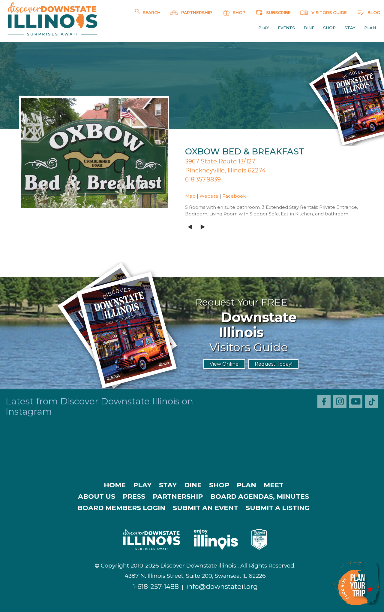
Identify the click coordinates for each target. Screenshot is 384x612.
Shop (329, 27)
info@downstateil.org (222, 587)
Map (190, 196)
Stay (350, 27)
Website (209, 196)
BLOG (373, 12)
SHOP (238, 12)
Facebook (234, 196)
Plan (370, 27)
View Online (224, 364)
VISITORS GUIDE (328, 12)
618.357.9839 (203, 179)
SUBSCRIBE (278, 12)
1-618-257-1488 (156, 587)
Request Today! (273, 364)
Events (286, 27)
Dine (309, 27)
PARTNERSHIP (196, 12)
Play (263, 27)
